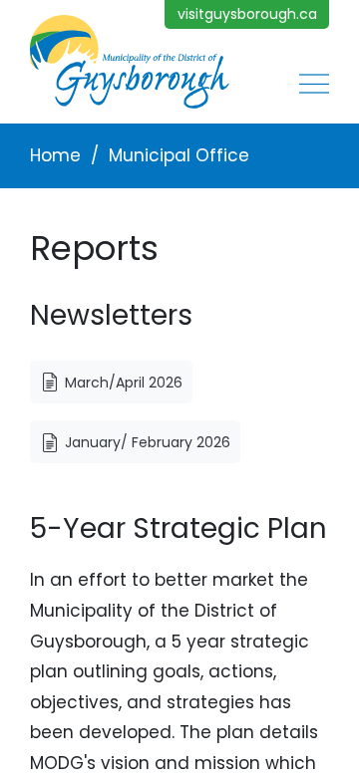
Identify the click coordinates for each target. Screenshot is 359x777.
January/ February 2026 (147, 442)
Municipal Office (179, 155)
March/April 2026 (123, 382)
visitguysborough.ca (247, 14)
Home (55, 155)
